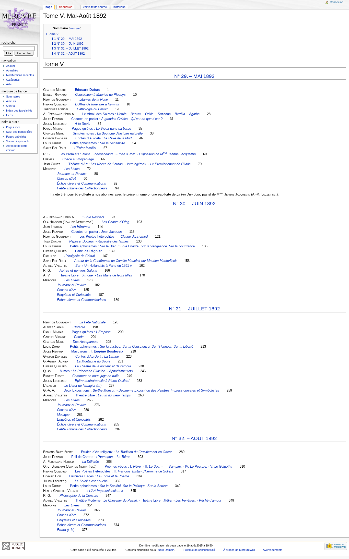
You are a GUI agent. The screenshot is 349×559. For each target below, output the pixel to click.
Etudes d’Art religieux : (126, 452)
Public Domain (165, 549)
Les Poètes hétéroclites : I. (113, 236)
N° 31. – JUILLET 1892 (194, 308)
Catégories (13, 79)
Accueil (10, 65)
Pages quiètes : (101, 128)
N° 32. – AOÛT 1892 (194, 438)
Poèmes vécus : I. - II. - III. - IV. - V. (168, 466)
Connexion (336, 2)
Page (48, 6)
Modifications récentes (20, 75)
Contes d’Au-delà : (103, 138)
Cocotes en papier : (116, 119)
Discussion (65, 6)
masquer (74, 28)
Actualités (12, 70)
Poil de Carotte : (100, 457)
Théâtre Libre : (95, 275)
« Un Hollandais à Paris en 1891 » (103, 266)
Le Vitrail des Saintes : (141, 114)
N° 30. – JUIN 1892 (194, 203)
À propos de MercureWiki (239, 549)
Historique (119, 6)
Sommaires (13, 96)
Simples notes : (108, 133)
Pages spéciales (16, 136)
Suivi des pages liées (19, 131)
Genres (11, 105)
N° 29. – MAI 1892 (194, 76)
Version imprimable (17, 141)
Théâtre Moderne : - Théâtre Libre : (148, 500)
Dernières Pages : (99, 476)
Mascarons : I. (97, 351)
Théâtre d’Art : (129, 164)
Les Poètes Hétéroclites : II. (124, 471)
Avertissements (272, 549)
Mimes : (96, 371)
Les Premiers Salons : (128, 154)
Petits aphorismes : (97, 143)
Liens (9, 115)
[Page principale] (20, 20)
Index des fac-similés (19, 110)
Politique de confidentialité (199, 549)
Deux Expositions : (141, 390)
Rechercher (9, 42)
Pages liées (13, 127)
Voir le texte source (95, 6)
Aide (8, 84)
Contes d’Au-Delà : (97, 356)
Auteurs (11, 101)
